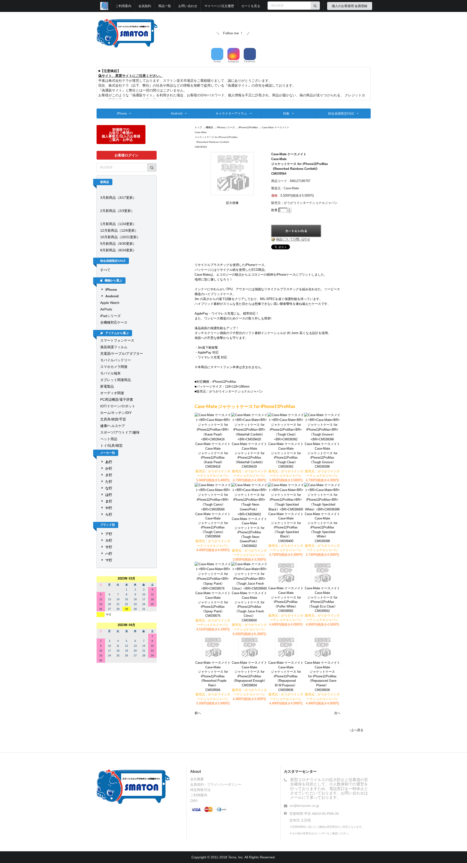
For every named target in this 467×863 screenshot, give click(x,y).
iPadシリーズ (110, 316)
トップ (198, 127)
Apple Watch (109, 303)
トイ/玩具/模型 (111, 445)
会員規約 (144, 6)
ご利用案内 (123, 6)
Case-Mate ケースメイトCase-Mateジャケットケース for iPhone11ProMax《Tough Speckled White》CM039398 (322, 527)
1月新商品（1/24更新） (118, 224)
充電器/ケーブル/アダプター (121, 353)
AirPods (106, 309)
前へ (198, 713)
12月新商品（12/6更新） (119, 230)
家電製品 (107, 386)
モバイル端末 (110, 373)
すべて (105, 270)
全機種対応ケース (113, 322)
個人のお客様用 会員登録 (349, 6)
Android (176, 113)
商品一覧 (164, 6)
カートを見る (250, 6)
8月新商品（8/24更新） (118, 250)
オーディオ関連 (112, 393)
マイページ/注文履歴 (219, 6)
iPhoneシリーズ (226, 127)
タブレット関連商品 (115, 380)
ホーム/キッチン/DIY (116, 413)
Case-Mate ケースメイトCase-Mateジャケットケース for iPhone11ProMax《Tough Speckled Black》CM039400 (286, 527)
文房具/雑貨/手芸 (113, 419)
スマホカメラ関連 (113, 367)
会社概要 (197, 779)
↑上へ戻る (356, 730)
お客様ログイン (126, 155)
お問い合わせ (187, 6)
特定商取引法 (200, 790)
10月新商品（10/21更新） (120, 237)
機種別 (209, 127)
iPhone (122, 113)
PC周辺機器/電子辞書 (116, 399)
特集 (286, 113)
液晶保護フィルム (113, 347)
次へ (337, 713)
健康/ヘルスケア (112, 426)
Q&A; (194, 800)
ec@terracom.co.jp (304, 806)
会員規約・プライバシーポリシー (215, 784)
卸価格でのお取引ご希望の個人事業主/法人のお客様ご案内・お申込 (121, 134)
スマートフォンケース (117, 340)
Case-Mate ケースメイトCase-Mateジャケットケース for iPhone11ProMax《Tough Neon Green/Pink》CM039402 (249, 532)
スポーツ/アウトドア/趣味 (120, 432)
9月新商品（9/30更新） (118, 243)
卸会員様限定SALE (341, 113)
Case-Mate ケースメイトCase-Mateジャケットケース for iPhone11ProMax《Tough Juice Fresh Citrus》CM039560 (249, 606)
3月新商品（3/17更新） (118, 198)
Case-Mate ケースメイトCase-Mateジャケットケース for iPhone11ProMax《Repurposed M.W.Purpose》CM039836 (286, 676)
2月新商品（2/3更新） (117, 211)
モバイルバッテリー (115, 360)
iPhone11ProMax (248, 127)
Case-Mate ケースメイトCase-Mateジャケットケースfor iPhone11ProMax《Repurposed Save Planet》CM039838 (322, 676)
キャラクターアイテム (231, 113)
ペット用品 (108, 439)
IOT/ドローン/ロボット (117, 406)
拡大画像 (232, 203)
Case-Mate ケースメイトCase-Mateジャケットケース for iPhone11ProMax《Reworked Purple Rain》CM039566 (213, 676)
